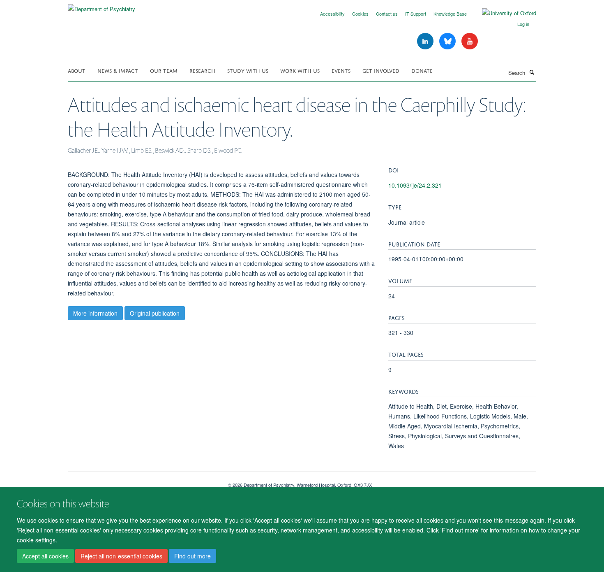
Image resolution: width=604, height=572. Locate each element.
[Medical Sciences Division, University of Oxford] (142, 482)
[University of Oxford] (503, 13)
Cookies (360, 13)
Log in (523, 24)
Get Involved (380, 70)
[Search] (531, 72)
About (76, 70)
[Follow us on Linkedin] (426, 41)
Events (341, 70)
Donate (422, 70)
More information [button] (95, 313)
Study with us (247, 70)
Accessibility (332, 13)
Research (202, 70)
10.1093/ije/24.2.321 (415, 185)
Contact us (387, 13)
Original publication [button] (155, 313)
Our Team (164, 70)
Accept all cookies (45, 556)
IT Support (415, 13)
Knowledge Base (450, 13)
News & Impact (117, 70)
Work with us (300, 70)
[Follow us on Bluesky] (448, 41)
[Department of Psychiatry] (101, 6)
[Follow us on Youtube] (469, 41)
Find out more (192, 556)
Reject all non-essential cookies (121, 556)
